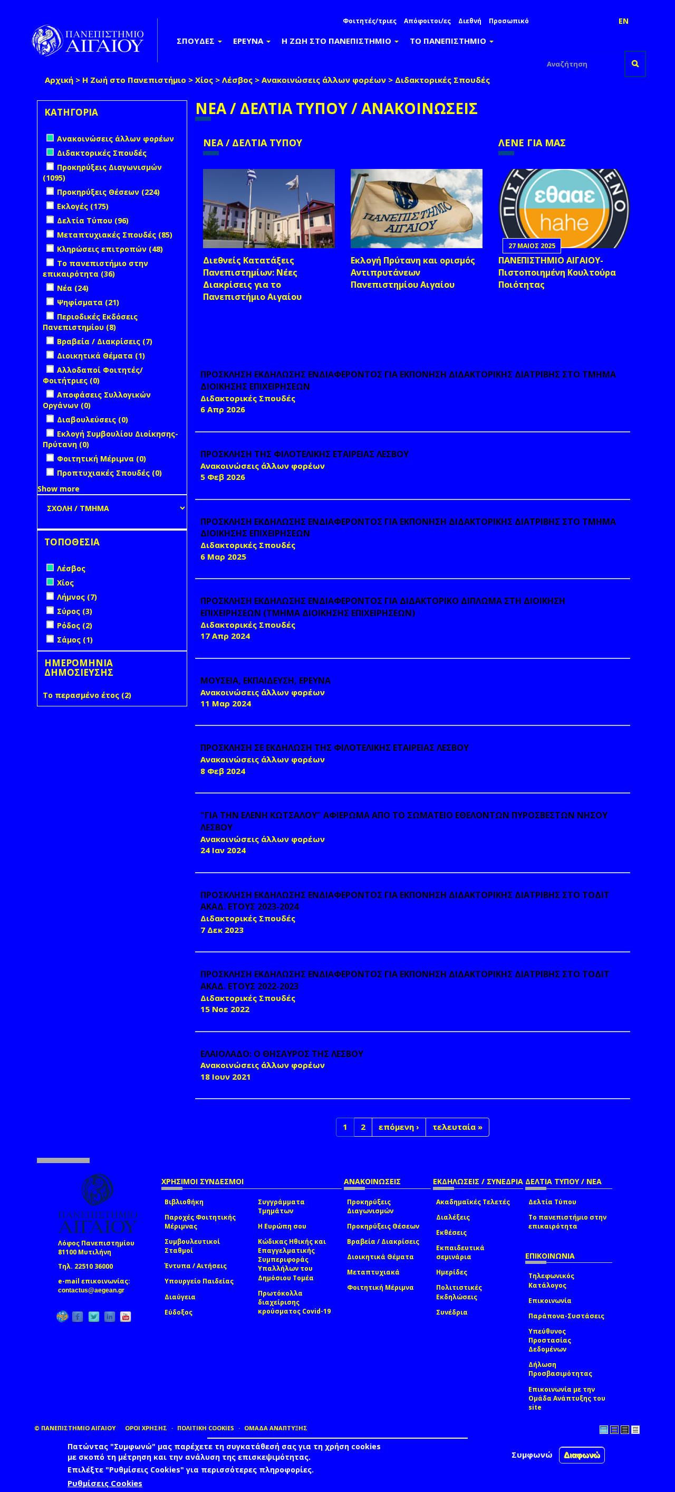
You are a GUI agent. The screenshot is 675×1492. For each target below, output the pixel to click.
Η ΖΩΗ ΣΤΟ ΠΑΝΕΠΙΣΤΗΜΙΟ (337, 40)
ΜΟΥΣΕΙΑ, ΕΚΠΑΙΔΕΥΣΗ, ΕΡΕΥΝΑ (265, 680)
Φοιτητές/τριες (370, 20)
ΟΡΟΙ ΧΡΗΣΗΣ (146, 1428)
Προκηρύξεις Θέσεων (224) (108, 192)
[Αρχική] (93, 40)
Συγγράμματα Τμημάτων (281, 1206)
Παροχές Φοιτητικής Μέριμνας (200, 1222)
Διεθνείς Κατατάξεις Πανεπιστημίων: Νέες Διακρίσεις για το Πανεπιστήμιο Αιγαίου (252, 278)
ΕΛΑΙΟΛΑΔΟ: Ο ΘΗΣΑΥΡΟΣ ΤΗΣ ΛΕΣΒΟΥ (281, 1054)
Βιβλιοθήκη (184, 1201)
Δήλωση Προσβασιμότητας (560, 1369)
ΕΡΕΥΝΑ (249, 40)
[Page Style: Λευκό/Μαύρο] (625, 1429)
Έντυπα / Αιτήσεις (196, 1265)
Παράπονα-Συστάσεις (566, 1315)
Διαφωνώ (582, 1454)
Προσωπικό (509, 20)
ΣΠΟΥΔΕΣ (197, 40)
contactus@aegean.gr (94, 1290)
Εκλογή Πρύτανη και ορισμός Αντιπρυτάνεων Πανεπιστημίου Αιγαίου (413, 272)
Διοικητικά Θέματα (380, 1256)
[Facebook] (77, 1316)
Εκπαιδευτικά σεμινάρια (460, 1252)
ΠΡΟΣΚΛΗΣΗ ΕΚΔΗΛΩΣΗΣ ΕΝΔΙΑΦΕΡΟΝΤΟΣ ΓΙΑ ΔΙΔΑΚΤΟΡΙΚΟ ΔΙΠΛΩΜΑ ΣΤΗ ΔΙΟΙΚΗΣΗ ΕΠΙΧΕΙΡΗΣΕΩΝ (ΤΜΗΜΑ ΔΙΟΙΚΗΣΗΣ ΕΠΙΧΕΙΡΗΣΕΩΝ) (382, 607)
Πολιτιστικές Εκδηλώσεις (459, 1292)
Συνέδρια (452, 1312)
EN (624, 21)
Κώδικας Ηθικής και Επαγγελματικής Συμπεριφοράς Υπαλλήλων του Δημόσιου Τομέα (292, 1259)
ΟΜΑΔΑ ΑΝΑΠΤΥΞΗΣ (275, 1428)
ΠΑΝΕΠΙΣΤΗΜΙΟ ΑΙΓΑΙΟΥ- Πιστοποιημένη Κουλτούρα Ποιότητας (557, 272)
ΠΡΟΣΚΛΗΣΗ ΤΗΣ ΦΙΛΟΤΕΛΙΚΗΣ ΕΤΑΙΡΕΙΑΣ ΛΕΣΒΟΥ (304, 454)
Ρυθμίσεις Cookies (105, 1483)
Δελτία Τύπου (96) (93, 220)
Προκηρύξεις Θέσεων (383, 1226)
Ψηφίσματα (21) (88, 302)
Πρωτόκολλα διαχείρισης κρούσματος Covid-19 (294, 1302)
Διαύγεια (180, 1296)
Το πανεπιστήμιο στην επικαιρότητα (567, 1222)
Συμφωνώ (532, 1454)
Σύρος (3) (74, 611)
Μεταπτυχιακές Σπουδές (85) (114, 235)
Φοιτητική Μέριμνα (380, 1287)
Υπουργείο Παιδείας (199, 1281)
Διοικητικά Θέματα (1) (101, 356)
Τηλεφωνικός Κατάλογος (551, 1280)
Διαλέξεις (453, 1217)
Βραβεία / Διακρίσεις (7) (104, 341)
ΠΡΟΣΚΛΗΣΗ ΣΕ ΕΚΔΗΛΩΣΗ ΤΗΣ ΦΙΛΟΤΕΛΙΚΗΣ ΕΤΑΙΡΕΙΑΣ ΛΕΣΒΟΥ (334, 747)
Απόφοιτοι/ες (427, 20)
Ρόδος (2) (74, 625)
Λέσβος (237, 79)
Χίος (204, 79)
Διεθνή (469, 20)
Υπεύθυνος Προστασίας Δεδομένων (549, 1340)
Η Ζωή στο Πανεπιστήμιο (134, 79)
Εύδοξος (178, 1312)
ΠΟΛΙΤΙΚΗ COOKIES (205, 1428)
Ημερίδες (451, 1272)
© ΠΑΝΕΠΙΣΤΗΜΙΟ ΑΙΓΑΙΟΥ (74, 1428)
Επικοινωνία (550, 1300)
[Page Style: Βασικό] (604, 1429)
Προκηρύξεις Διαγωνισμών (370, 1206)
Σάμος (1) (75, 640)
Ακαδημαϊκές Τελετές (473, 1201)
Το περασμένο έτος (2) (87, 695)
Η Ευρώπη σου (282, 1226)
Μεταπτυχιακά (373, 1272)
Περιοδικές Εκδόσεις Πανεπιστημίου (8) (90, 321)
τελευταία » (457, 1126)
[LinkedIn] (109, 1316)
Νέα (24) (73, 288)
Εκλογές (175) (83, 206)
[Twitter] (94, 1316)
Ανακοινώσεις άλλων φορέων (324, 79)
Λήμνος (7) (77, 597)
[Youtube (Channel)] (125, 1316)
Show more (58, 489)
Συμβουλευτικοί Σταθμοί (192, 1246)
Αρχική (59, 79)
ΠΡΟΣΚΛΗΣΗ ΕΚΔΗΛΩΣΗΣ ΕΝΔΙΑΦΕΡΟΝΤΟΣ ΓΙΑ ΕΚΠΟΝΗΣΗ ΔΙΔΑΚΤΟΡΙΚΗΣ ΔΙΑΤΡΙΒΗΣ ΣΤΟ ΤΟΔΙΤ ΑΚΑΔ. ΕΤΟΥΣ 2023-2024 (405, 901)
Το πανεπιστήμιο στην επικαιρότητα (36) (95, 268)
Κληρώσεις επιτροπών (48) (110, 249)
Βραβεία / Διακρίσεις (383, 1241)
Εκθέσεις (451, 1232)
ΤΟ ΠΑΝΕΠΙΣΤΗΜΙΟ (449, 40)
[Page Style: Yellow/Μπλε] (614, 1429)
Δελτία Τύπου (552, 1201)
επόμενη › (399, 1126)
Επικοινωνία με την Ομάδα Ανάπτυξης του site (566, 1398)
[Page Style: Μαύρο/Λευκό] (635, 1429)
